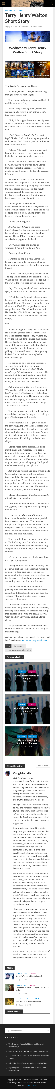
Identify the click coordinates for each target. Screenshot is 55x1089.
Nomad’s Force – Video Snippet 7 (29, 976)
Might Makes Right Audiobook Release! (27, 742)
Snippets (32, 672)
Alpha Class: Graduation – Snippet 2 (27, 677)
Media (26, 974)
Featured (8, 10)
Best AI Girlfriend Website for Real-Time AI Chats (28, 1051)
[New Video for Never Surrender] (9, 1001)
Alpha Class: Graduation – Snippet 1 (27, 709)
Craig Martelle (18, 646)
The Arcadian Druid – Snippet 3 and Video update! (32, 989)
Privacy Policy (31, 1085)
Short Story (18, 10)
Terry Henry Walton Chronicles (19, 650)
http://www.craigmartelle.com (34, 640)
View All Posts (43, 766)
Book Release (21, 999)
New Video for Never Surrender (28, 1002)
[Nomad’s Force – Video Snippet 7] (9, 976)
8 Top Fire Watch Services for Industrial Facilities (28, 1063)
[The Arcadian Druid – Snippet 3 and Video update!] (9, 987)
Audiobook (21, 736)
